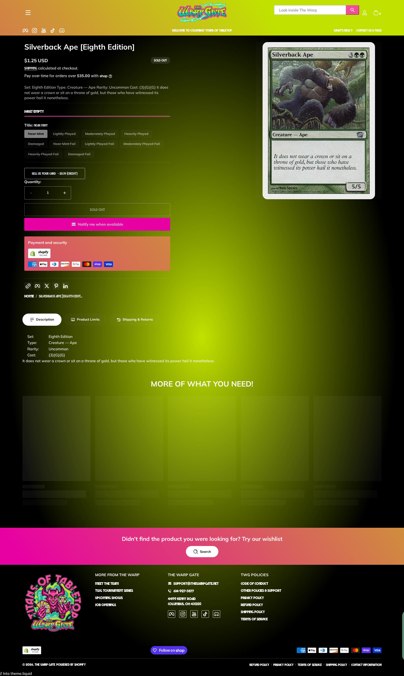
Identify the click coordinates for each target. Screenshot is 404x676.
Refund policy (259, 665)
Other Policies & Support (261, 590)
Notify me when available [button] (100, 224)
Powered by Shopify (71, 664)
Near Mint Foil (64, 144)
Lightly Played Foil (99, 144)
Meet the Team (107, 583)
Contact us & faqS (369, 30)
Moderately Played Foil (141, 144)
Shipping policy (336, 665)
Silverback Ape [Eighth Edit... (60, 296)
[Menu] (28, 12)
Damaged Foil (79, 154)
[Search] (352, 10)
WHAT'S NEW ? (343, 30)
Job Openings (105, 604)
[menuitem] (129, 583)
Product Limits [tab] (88, 319)
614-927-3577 (183, 591)
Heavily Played (136, 134)
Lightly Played (64, 134)
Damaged (36, 144)
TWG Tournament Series (114, 590)
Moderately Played (100, 134)
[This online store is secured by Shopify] (39, 256)
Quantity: (32, 181)
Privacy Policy (252, 597)
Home (29, 296)
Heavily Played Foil (43, 154)
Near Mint (36, 134)
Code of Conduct (254, 583)
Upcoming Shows (109, 597)
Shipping (30, 68)
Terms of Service (254, 619)
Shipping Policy (253, 611)
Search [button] (205, 551)
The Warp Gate (45, 664)
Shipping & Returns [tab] (138, 319)
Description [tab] (45, 319)
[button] (376, 12)
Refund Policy (252, 604)
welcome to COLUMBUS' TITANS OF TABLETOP (202, 30)
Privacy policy (283, 665)
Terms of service (310, 665)
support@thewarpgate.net (196, 583)
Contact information (366, 665)
